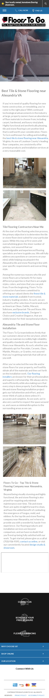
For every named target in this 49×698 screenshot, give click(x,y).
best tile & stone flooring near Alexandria (27, 138)
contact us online (29, 541)
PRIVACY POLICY (21, 695)
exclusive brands (20, 312)
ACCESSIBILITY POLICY (36, 695)
